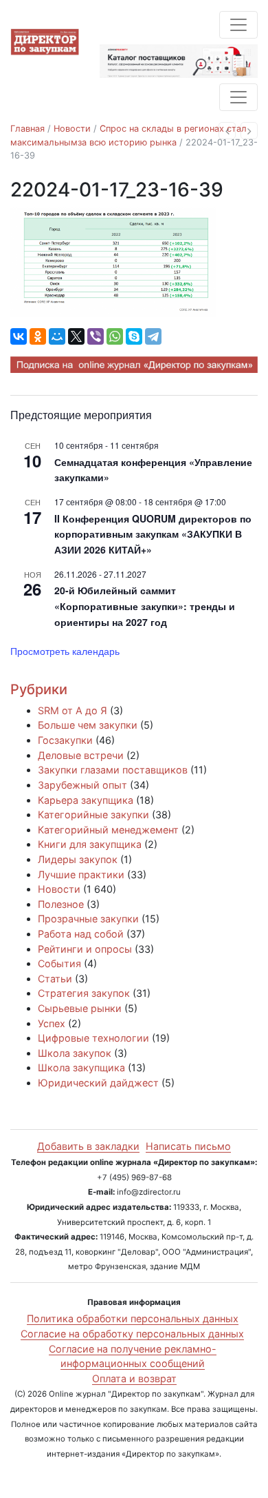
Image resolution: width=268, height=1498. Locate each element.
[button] (227, 130)
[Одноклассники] (38, 336)
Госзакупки (65, 740)
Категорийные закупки (93, 814)
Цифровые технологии (93, 1038)
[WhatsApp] (115, 336)
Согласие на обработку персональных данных (132, 1333)
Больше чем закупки (87, 725)
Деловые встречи (81, 755)
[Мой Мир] (57, 336)
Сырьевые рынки (80, 1008)
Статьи (55, 978)
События (59, 963)
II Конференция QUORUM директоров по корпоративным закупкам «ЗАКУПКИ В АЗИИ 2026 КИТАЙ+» (153, 534)
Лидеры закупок (78, 859)
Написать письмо (188, 1146)
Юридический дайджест (98, 1083)
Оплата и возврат (134, 1378)
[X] (76, 336)
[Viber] (95, 336)
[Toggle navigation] (238, 25)
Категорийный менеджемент (108, 830)
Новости (72, 128)
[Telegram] (153, 336)
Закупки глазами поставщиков (113, 770)
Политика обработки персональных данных (132, 1318)
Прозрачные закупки (88, 918)
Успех (51, 1023)
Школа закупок (74, 1053)
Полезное (61, 904)
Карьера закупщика (85, 800)
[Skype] (134, 336)
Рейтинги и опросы (85, 949)
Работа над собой (81, 934)
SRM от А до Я (72, 710)
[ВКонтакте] (18, 336)
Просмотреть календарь (65, 651)
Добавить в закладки (88, 1146)
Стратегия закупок (84, 993)
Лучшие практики (81, 874)
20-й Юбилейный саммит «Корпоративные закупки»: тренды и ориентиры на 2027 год (144, 605)
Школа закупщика (81, 1067)
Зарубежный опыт (82, 785)
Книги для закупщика (90, 844)
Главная (27, 128)
